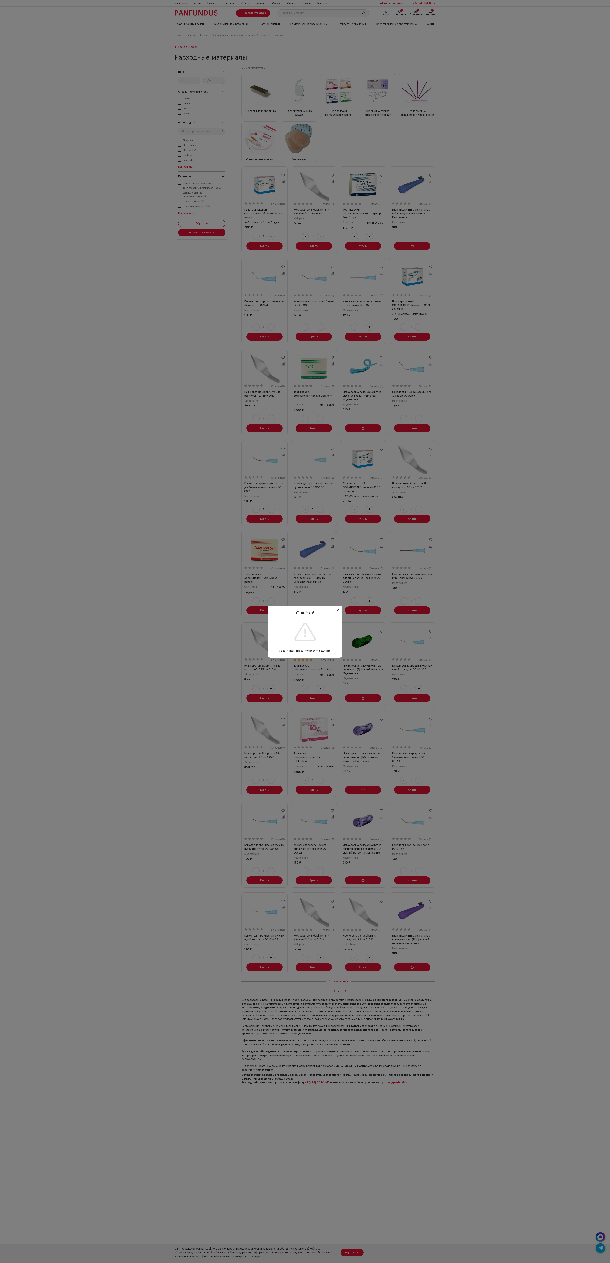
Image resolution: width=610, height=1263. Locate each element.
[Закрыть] (338, 610)
